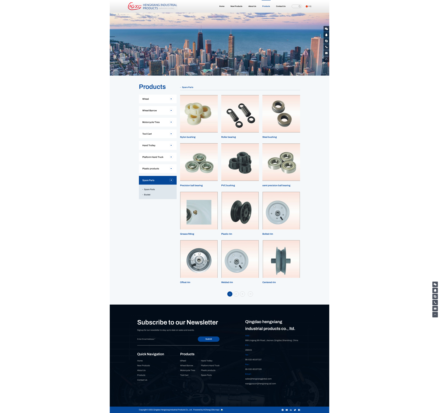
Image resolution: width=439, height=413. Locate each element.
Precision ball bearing (191, 185)
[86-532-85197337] (435, 302)
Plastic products (150, 168)
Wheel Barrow (149, 110)
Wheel (145, 99)
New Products (143, 365)
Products (141, 375)
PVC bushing (228, 185)
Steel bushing (269, 137)
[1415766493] (435, 290)
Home (140, 361)
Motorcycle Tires (151, 122)
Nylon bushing (187, 137)
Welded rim (227, 282)
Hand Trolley (148, 145)
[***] (435, 296)
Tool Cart (147, 134)
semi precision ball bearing (276, 185)
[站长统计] (222, 410)
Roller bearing (228, 137)
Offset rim (185, 282)
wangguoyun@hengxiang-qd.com (260, 383)
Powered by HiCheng (201, 410)
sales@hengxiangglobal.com (258, 379)
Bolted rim (267, 234)
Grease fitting (187, 234)
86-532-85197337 (253, 359)
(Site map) (215, 410)
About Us (141, 370)
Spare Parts (148, 180)
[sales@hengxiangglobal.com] (435, 308)
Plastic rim (226, 234)
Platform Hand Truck (152, 157)
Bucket (147, 195)
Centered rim (269, 282)
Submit (208, 339)
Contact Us (142, 380)
